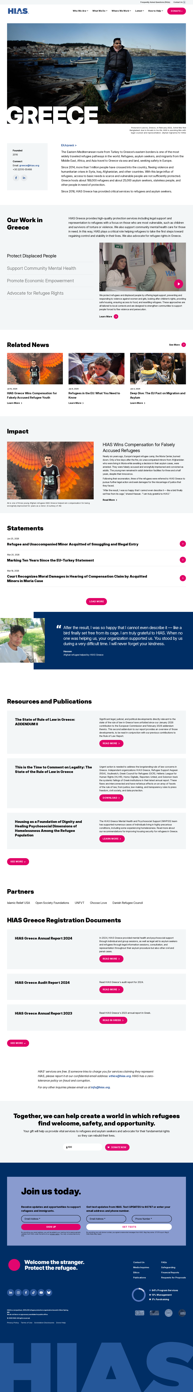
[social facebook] (16, 177)
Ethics (136, 1272)
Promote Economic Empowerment (40, 280)
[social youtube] (41, 1292)
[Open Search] (184, 2)
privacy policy (54, 1234)
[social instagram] (18, 1292)
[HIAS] (46, 1265)
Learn (105, 316)
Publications (139, 1277)
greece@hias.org (29, 165)
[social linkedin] (24, 177)
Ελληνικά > (69, 145)
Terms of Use (26, 1323)
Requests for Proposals (173, 1277)
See (174, 344)
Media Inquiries (141, 1267)
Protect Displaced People (31, 256)
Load (96, 601)
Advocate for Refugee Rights (35, 293)
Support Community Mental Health (41, 268)
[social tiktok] (33, 1292)
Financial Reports (170, 1272)
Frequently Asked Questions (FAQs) (155, 2)
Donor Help (61, 1323)
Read (109, 499)
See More (16, 861)
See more (16, 1043)
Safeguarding (168, 1267)
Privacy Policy (13, 1323)
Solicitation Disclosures (44, 1323)
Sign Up (51, 1226)
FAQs (164, 1262)
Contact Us (178, 2)
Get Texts (129, 1226)
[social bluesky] (48, 1292)
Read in (112, 1020)
